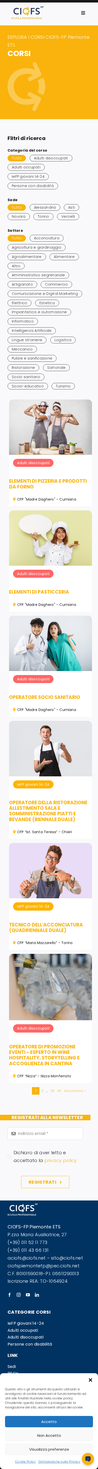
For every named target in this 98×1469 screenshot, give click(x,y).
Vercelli (68, 216)
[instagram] (19, 1295)
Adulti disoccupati (51, 158)
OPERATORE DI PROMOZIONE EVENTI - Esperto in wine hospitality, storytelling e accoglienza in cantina (44, 1055)
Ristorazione (23, 367)
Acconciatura (46, 238)
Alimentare (64, 256)
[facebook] (10, 1295)
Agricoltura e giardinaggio (36, 247)
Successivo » (75, 1090)
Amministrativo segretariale (38, 275)
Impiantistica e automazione (39, 312)
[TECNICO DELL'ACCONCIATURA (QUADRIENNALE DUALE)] (50, 846)
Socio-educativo (28, 386)
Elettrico (19, 302)
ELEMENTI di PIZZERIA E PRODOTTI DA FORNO (48, 484)
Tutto (17, 158)
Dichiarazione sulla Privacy (59, 1461)
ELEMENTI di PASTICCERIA (39, 592)
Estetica (47, 302)
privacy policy (60, 1160)
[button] (90, 1379)
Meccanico (22, 349)
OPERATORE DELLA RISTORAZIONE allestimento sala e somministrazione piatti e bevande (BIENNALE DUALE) (48, 811)
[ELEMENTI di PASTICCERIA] (50, 514)
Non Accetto (49, 1435)
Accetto (49, 1421)
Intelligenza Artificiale (32, 330)
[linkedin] (37, 1295)
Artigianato (22, 284)
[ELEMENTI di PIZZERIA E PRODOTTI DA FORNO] (50, 403)
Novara (19, 216)
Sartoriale (56, 367)
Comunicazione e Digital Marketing (45, 293)
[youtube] (28, 1295)
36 (59, 1090)
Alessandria (45, 207)
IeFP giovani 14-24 (28, 176)
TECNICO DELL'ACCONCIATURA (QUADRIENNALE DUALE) (46, 927)
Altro (16, 266)
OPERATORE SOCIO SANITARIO (44, 697)
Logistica (63, 339)
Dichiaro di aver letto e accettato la (45, 1156)
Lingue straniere (27, 339)
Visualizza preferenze (49, 1449)
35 (53, 1090)
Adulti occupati (26, 167)
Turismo (63, 386)
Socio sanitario (26, 376)
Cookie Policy (25, 1461)
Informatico (23, 321)
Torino (43, 216)
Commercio (56, 284)
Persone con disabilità (33, 185)
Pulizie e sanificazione (32, 358)
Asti (71, 207)
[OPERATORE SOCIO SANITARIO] (50, 619)
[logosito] (27, 8)
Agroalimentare (27, 256)
